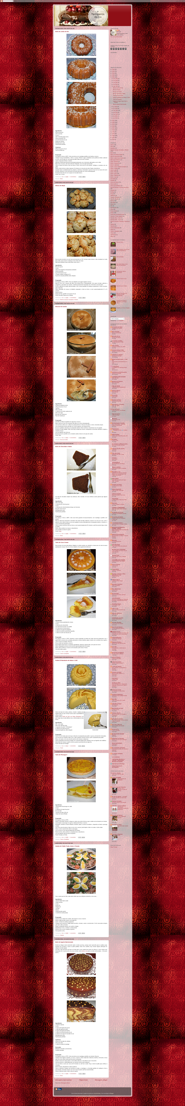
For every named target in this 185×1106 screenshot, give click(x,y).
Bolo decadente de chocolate (118, 725)
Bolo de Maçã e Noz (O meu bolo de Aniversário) (123, 250)
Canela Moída (115, 569)
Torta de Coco (115, 565)
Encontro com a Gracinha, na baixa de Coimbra (122, 789)
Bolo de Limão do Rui (62, 31)
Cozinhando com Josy (117, 617)
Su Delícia (114, 439)
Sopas (112, 229)
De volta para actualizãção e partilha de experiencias (123, 808)
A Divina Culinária (116, 493)
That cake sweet (116, 453)
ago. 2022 (115, 86)
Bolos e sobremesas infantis (117, 158)
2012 (113, 137)
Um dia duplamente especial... (118, 628)
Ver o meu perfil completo (116, 36)
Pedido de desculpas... (117, 658)
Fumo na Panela (116, 564)
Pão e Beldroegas (116, 588)
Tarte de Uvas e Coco (121, 278)
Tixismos (114, 457)
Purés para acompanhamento (117, 214)
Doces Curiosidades (117, 743)
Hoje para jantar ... (116, 413)
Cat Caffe (114, 646)
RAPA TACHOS (115, 434)
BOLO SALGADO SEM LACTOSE (119, 508)
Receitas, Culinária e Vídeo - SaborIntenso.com (119, 574)
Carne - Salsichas (115, 175)
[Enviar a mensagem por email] (79, 176)
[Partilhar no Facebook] (83, 176)
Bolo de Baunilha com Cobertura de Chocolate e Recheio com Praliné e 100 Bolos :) (119, 685)
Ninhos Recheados (116, 585)
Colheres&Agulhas (116, 637)
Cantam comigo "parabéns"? (118, 663)
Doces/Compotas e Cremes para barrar (120, 187)
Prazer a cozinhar (116, 467)
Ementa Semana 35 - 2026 (117, 342)
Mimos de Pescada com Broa (118, 445)
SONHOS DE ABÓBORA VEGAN (119, 513)
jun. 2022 (115, 108)
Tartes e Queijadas (64, 653)
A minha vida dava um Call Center (119, 797)
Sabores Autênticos (117, 613)
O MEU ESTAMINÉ (116, 777)
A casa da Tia (115, 729)
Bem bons (114, 418)
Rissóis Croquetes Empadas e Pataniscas (120, 221)
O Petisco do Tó (115, 709)
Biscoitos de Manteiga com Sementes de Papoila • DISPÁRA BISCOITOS (120, 600)
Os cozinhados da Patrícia (118, 747)
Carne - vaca (113, 177)
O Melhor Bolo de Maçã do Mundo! (119, 499)
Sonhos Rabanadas (115, 227)
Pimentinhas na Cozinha (118, 404)
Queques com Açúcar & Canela (118, 351)
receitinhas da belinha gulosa (119, 372)
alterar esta (84, 951)
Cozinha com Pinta (116, 672)
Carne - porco (114, 173)
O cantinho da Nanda (117, 753)
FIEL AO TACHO (116, 386)
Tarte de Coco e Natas (121, 285)
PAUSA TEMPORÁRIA (117, 619)
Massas (112, 200)
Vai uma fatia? (115, 593)
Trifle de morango (115, 415)
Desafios (113, 180)
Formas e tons (115, 440)
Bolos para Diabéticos (116, 159)
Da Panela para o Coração (118, 423)
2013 (113, 135)
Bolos (61, 178)
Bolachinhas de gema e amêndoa (119, 468)
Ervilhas (112, 192)
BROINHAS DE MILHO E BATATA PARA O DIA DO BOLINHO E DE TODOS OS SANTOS (119, 474)
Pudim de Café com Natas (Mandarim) (71, 716)
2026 (113, 69)
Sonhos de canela (116, 689)
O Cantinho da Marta (117, 340)
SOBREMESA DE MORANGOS (119, 387)
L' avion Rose (115, 366)
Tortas (112, 233)
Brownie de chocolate (116, 373)
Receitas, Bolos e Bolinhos (117, 653)
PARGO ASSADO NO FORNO (118, 561)
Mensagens (113, 202)
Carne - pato (113, 170)
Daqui (60, 531)
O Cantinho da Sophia (117, 517)
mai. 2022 (115, 110)
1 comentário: (73, 745)
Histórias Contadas (117, 801)
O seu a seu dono (116, 730)
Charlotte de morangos (117, 638)
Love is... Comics (116, 773)
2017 (113, 128)
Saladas (62, 935)
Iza (119, 30)
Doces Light (113, 184)
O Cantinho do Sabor (117, 327)
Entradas (113, 190)
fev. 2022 (115, 116)
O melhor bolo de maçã (117, 485)
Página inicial (83, 1080)
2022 (113, 77)
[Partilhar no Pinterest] (84, 176)
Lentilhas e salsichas (116, 570)
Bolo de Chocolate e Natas (63, 446)
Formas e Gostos (116, 713)
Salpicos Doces (116, 579)
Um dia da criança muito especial (119, 802)
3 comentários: (73, 533)
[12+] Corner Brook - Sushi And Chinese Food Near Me (118, 425)
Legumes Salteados (115, 197)
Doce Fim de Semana (117, 627)
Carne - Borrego (114, 161)
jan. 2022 (115, 118)
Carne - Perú (113, 171)
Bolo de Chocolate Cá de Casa (118, 495)
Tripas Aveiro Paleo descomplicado (119, 546)
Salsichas (113, 226)
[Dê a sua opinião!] (80, 176)
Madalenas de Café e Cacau (118, 454)
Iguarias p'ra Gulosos (117, 381)
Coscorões (113, 178)
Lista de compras (114, 199)
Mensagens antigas (101, 1080)
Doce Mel (114, 699)
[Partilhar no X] (82, 176)
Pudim (61, 747)
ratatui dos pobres (116, 661)
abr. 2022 (115, 112)
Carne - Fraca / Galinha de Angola (118, 166)
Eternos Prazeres (116, 657)
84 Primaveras (115, 704)
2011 (113, 139)
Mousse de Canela (61, 306)
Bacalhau (113, 148)
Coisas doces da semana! (117, 623)
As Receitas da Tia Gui (117, 512)
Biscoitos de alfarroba (116, 401)
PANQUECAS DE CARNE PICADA (119, 695)
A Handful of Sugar (116, 703)
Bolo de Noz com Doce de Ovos (119, 643)
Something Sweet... (117, 604)
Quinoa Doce (115, 590)
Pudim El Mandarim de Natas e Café (66, 660)
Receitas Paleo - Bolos (116, 218)
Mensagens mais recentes (63, 1080)
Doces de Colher (64, 439)
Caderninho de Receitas (118, 738)
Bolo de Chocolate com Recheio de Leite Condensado (121, 294)
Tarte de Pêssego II (61, 754)
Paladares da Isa (116, 631)
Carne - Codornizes (115, 163)
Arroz (112, 146)
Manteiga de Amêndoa (116, 355)
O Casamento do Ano (116, 541)
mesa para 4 (115, 678)
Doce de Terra (119, 242)
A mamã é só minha (117, 824)
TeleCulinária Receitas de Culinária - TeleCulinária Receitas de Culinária (118, 760)
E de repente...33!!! (116, 605)
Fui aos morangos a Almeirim (118, 504)
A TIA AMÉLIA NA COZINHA (118, 560)
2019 (113, 124)
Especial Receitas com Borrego (118, 410)
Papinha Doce (115, 428)
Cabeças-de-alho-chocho (118, 448)
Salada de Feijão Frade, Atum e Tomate (67, 846)
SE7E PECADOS (116, 544)
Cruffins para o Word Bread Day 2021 (120, 435)
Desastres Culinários (117, 584)
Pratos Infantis (114, 211)
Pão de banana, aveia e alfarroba (119, 556)
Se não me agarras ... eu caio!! (119, 796)
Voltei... (119, 835)
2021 (113, 120)
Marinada (114, 540)
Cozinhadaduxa (116, 462)
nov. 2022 (115, 80)
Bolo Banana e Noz (116, 419)
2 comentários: (73, 176)
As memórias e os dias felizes (118, 691)
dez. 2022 (115, 78)
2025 (113, 71)
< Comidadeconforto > (117, 522)
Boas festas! (114, 459)
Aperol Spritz (115, 396)
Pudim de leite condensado (117, 490)
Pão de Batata (115, 391)
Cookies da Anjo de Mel (118, 350)
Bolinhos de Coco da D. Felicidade (119, 739)
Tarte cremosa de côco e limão (118, 700)
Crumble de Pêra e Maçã (117, 580)
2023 (113, 75)
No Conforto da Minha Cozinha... (120, 444)
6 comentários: (73, 437)
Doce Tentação (115, 331)
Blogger (112, 1093)
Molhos (112, 204)
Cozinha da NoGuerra (117, 694)
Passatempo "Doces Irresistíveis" (121, 272)
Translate (121, 320)
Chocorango (115, 498)
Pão (111, 205)
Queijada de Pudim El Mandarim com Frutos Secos (121, 301)
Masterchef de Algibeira (118, 652)
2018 (113, 126)
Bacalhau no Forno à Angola (123, 307)
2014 (113, 133)
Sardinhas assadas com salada (118, 346)
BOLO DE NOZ (115, 378)
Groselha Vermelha (116, 622)
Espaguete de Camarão (117, 328)
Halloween (113, 195)
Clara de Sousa (116, 409)
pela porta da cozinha (117, 718)
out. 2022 (115, 82)
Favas (112, 193)
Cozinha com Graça (117, 484)
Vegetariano (113, 234)
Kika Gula (114, 503)
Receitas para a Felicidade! (118, 549)
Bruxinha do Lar (116, 336)
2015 (113, 131)
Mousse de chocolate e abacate (118, 594)
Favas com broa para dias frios (118, 609)
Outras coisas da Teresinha (119, 787)
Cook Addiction (116, 757)
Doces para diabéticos (116, 185)
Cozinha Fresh (115, 555)
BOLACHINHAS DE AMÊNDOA (122, 779)
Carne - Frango (114, 168)
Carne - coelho (114, 165)
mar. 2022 (115, 114)
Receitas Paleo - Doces (116, 219)
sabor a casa (115, 608)
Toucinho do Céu (115, 576)
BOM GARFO (115, 478)
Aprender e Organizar (117, 834)
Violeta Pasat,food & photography (117, 766)
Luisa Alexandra (116, 598)
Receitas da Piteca (116, 399)
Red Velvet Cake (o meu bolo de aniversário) (122, 265)
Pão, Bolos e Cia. (116, 471)
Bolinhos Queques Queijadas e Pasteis (69, 299)
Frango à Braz (115, 679)
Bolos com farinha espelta (116, 154)
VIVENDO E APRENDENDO (118, 507)
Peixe (112, 209)
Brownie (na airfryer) (116, 337)
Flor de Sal (114, 395)
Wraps (112, 236)
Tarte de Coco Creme (61, 542)
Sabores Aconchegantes (118, 534)
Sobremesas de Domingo (118, 763)
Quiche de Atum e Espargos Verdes (119, 524)
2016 (113, 129)
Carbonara (114, 449)
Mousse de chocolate (116, 332)
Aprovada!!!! (114, 744)
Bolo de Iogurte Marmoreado (64, 942)
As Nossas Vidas (116, 682)
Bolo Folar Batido (115, 382)
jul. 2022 (115, 106)
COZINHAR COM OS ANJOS (119, 376)
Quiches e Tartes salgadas (117, 216)
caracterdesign (97, 1093)
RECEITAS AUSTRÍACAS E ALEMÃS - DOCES (118, 528)
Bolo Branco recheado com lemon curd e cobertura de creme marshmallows (120, 633)
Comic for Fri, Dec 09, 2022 (118, 774)
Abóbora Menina (116, 390)
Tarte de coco (115, 614)
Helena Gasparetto (116, 489)
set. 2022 (115, 84)
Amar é (112, 144)
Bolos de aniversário (115, 156)
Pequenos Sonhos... (117, 642)
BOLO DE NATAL (115, 405)
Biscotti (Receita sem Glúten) (118, 463)
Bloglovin (114, 735)
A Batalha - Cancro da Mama (119, 805)
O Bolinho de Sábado (117, 354)
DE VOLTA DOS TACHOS (118, 733)
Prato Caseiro (115, 345)
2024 (113, 73)
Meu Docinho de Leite (117, 708)
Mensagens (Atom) (65, 1082)
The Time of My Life (117, 724)
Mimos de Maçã (60, 185)
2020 (113, 122)
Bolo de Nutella (119, 256)
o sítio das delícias (116, 666)
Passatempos (114, 207)
